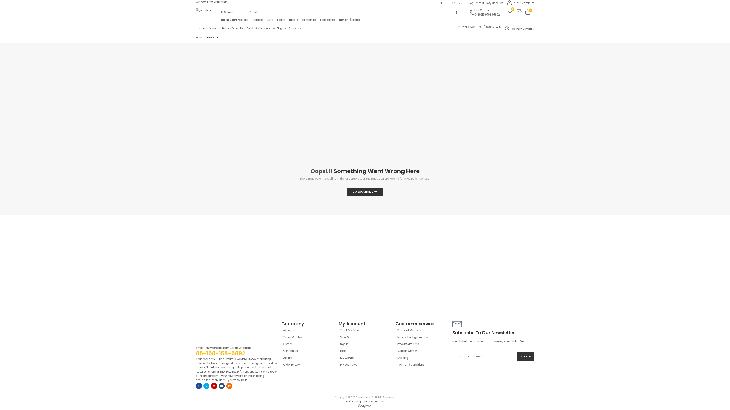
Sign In (344, 344)
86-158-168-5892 (220, 353)
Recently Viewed (521, 29)
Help (343, 351)
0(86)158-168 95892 (487, 15)
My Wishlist (347, 358)
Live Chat (480, 10)
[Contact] (472, 12)
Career (287, 344)
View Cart (346, 337)
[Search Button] (456, 12)
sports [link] (281, 19)
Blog (470, 3)
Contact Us (480, 3)
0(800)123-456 (491, 27)
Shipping (402, 358)
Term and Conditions (410, 365)
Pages (292, 28)
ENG (454, 3)
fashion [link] (343, 19)
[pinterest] (229, 386)
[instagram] (214, 386)
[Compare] (519, 10)
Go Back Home (362, 192)
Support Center (407, 351)
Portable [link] (257, 19)
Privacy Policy (348, 365)
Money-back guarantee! (412, 337)
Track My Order (350, 330)
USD (439, 3)
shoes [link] (356, 19)
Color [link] (244, 19)
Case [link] (270, 19)
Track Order (467, 27)
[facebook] (199, 386)
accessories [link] (327, 19)
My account (495, 3)
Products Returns (408, 344)
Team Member (292, 337)
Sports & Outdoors (258, 28)
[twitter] (206, 386)
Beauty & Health (232, 28)
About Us (288, 330)
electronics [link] (309, 19)
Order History (291, 365)
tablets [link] (293, 19)
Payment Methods (409, 330)
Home (202, 28)
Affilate (287, 358)
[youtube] (222, 386)
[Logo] (203, 10)
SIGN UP (525, 356)
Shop (212, 28)
